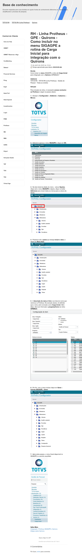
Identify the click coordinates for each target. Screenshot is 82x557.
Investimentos (8, 106)
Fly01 (5, 87)
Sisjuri (6, 151)
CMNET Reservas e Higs (11, 54)
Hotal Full (7, 93)
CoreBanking (8, 61)
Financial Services (9, 74)
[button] (53, 538)
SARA (5, 145)
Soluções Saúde (9, 158)
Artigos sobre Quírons (37, 531)
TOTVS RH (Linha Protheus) (21, 22)
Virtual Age (7, 183)
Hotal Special (8, 100)
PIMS (5, 119)
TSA (5, 170)
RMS (5, 138)
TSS (5, 177)
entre (38, 552)
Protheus (6, 125)
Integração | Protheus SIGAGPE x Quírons (43, 529)
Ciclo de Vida (8, 42)
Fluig (5, 80)
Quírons (34, 22)
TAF (5, 164)
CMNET (6, 48)
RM (5, 132)
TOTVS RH (5, 22)
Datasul (6, 67)
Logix (5, 112)
